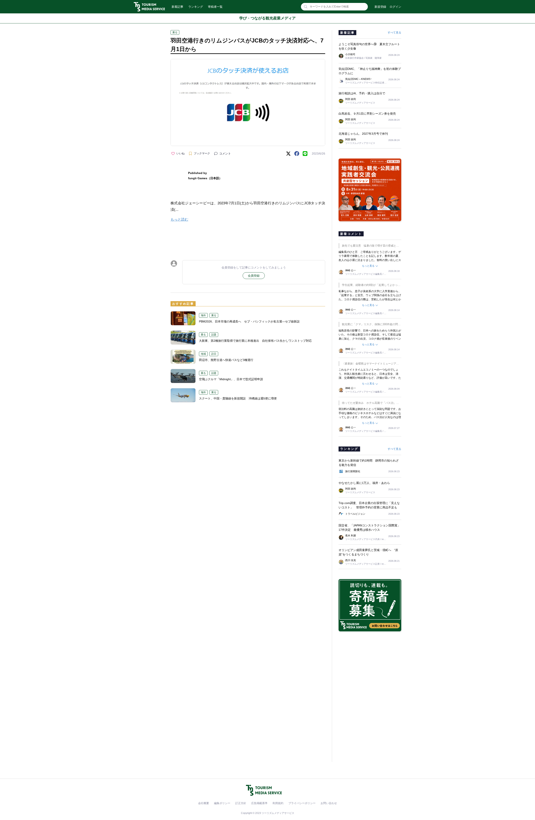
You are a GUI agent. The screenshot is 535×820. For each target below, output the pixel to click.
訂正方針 (240, 803)
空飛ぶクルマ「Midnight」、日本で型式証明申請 (232, 379)
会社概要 (203, 803)
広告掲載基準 (259, 803)
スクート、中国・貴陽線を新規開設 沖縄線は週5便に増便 (238, 398)
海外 (203, 315)
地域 (203, 353)
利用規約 (278, 803)
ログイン (395, 6)
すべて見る (394, 32)
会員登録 (254, 275)
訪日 (213, 353)
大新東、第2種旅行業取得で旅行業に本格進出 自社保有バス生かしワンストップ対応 (255, 340)
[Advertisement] (248, 237)
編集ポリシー (222, 803)
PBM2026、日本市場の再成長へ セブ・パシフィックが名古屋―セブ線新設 (249, 321)
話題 (213, 334)
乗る (174, 32)
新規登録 (380, 6)
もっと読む (179, 219)
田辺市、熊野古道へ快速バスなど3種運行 (226, 360)
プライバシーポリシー (302, 803)
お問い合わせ (329, 803)
